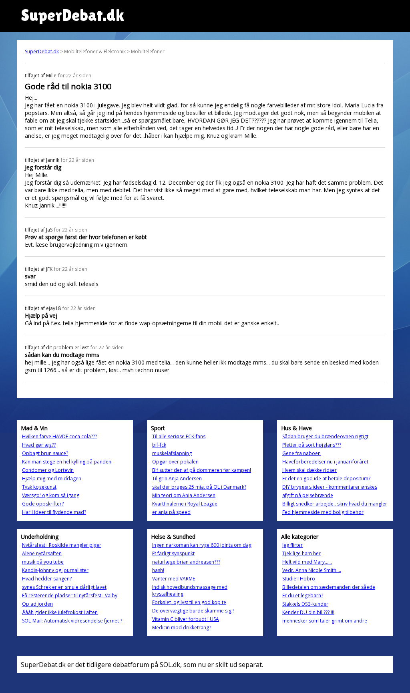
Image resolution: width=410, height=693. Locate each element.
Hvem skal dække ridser (309, 470)
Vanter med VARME (173, 578)
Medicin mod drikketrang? (181, 627)
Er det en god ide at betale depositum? (326, 478)
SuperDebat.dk (42, 51)
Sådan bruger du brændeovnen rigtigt (325, 436)
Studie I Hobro (298, 578)
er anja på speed (171, 512)
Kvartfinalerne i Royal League (184, 503)
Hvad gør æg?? (39, 444)
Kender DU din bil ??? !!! (308, 612)
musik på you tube (43, 561)
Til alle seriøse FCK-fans (178, 436)
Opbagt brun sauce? (45, 453)
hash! (158, 570)
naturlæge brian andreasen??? (186, 561)
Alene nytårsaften (42, 553)
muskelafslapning (172, 453)
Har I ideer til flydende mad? (54, 512)
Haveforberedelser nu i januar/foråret (325, 461)
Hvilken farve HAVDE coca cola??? (59, 436)
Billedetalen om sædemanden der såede (328, 587)
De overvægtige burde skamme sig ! (193, 610)
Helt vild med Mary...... (307, 561)
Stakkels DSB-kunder (305, 603)
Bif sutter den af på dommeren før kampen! (201, 470)
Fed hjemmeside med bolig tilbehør (323, 512)
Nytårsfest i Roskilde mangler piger (61, 545)
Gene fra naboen (301, 453)
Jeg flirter (292, 545)
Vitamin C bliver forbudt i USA (185, 619)
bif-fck (159, 444)
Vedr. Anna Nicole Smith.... (311, 570)
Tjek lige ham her (301, 553)
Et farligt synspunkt (173, 553)
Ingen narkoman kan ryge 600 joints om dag (201, 545)
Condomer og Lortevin (48, 470)
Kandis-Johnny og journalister (55, 570)
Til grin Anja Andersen (177, 478)
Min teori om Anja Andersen (183, 495)
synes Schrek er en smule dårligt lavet (64, 587)
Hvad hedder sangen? (47, 578)
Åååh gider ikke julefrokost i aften (60, 612)
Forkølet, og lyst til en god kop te (189, 602)
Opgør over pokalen (175, 461)
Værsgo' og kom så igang (50, 495)
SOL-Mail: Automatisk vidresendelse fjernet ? (72, 620)
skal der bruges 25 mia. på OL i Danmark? (199, 486)
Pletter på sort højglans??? (311, 444)
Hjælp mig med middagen (51, 478)
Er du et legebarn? (302, 595)
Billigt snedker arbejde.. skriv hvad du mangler (334, 503)
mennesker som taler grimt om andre (324, 620)
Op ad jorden (37, 603)
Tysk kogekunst (39, 486)
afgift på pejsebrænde (307, 495)
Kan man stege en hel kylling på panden (66, 461)
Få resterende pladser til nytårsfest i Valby (69, 595)
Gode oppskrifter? (43, 503)
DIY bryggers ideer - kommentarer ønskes (329, 486)
